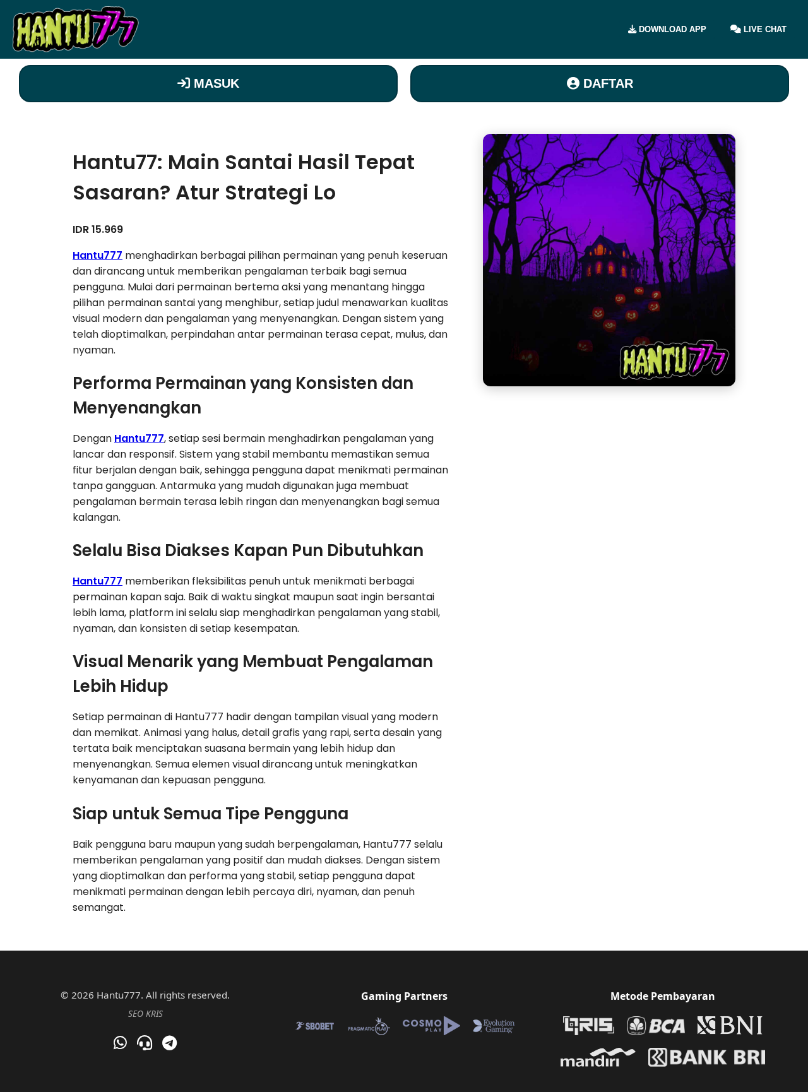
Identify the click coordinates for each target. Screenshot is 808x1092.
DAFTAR (606, 83)
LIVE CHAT (764, 29)
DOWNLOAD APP (671, 29)
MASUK (214, 83)
